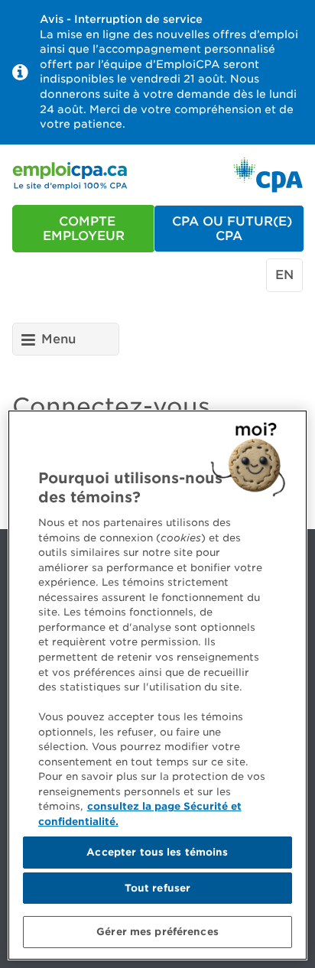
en (284, 275)
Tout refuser (158, 888)
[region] (157, 685)
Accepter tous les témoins (157, 852)
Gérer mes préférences (157, 931)
